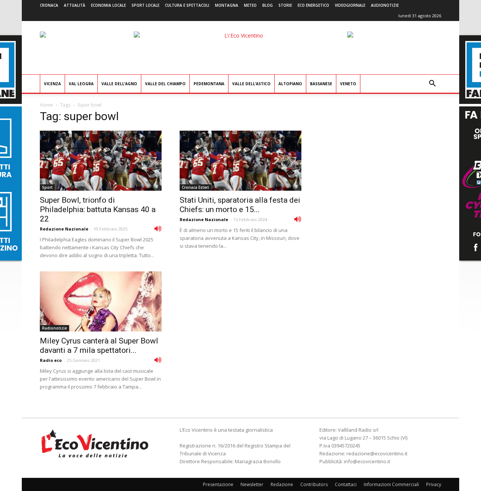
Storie (285, 5)
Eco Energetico (313, 5)
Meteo (250, 5)
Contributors (314, 484)
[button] (432, 84)
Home (46, 105)
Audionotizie (385, 5)
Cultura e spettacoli (187, 5)
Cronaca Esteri (195, 187)
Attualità (74, 5)
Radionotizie (54, 328)
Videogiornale (350, 5)
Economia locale (108, 5)
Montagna (226, 5)
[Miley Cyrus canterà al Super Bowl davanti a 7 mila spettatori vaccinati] (101, 301)
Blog (267, 5)
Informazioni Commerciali (391, 484)
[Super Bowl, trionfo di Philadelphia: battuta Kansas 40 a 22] (101, 161)
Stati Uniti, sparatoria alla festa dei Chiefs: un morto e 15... (240, 205)
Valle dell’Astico (251, 83)
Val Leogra (81, 83)
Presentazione (218, 484)
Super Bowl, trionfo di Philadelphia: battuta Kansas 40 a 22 (98, 209)
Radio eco (51, 360)
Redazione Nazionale (64, 229)
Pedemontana (209, 83)
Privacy (433, 484)
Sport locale (145, 5)
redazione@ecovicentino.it (376, 453)
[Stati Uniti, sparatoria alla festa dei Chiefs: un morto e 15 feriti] (240, 161)
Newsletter (251, 484)
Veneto (348, 83)
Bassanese (321, 83)
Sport (47, 187)
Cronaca (49, 5)
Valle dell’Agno (119, 83)
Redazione (282, 484)
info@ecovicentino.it (367, 461)
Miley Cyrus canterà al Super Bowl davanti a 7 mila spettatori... (99, 345)
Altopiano (290, 83)
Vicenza (52, 83)
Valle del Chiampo (165, 83)
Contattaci (346, 484)
